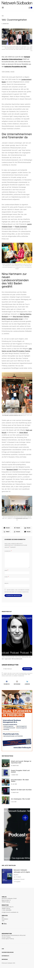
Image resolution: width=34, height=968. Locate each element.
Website (6, 583)
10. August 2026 (14, 765)
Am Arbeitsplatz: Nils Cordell (20, 799)
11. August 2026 (14, 792)
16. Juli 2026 (14, 784)
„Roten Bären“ (23, 432)
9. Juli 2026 (13, 801)
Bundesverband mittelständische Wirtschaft (14, 935)
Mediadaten (5, 919)
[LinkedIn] (5, 923)
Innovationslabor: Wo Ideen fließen (20, 780)
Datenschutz (5, 955)
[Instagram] (4, 923)
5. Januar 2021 (5, 23)
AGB (3, 948)
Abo (3, 917)
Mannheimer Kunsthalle (22, 518)
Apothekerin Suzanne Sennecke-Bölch (12, 415)
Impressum (5, 959)
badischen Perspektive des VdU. (15, 66)
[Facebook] (2, 923)
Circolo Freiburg (6, 937)
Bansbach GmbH (12, 469)
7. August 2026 (14, 774)
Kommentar (8, 551)
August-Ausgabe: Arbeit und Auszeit (20, 771)
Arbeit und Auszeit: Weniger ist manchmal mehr (21, 762)
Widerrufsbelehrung (8, 952)
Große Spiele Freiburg (8, 938)
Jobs (3, 920)
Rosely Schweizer (21, 226)
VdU (3, 15)
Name (6, 570)
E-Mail (7, 577)
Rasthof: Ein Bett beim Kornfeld (21, 790)
